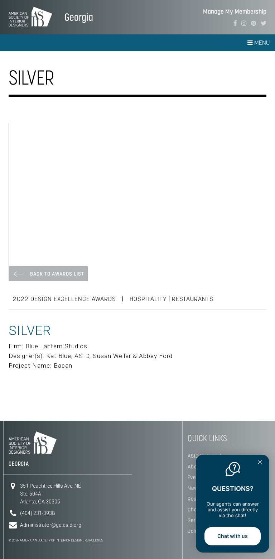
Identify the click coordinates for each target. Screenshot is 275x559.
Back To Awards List (57, 274)
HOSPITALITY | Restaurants (171, 299)
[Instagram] (244, 23)
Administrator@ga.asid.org (50, 525)
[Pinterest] (253, 23)
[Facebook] (235, 23)
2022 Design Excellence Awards (64, 299)
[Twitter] (263, 23)
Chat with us (232, 536)
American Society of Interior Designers (30, 16)
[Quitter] (260, 463)
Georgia (78, 17)
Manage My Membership (234, 12)
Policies (96, 540)
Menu (261, 43)
